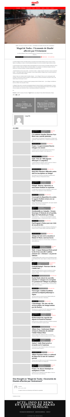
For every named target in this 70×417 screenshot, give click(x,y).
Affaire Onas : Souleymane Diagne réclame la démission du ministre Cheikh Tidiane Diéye (43, 331)
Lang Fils (51, 156)
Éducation (38, 8)
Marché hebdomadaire (47, 92)
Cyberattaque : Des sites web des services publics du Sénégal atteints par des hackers (43, 305)
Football (45, 262)
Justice (43, 132)
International (42, 208)
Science (47, 8)
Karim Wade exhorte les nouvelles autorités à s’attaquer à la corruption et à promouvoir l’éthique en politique (44, 279)
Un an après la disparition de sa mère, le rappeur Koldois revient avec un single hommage (44, 199)
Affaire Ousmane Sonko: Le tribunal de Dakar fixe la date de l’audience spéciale (44, 356)
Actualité (18, 8)
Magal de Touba (39, 92)
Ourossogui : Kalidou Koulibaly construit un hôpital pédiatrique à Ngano (43, 292)
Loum (35, 92)
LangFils (50, 143)
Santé (33, 8)
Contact (52, 8)
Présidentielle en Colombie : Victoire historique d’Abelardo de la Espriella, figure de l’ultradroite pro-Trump (44, 213)
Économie (29, 8)
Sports (43, 8)
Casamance (22, 92)
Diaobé (32, 92)
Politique (23, 8)
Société (48, 326)
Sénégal (52, 92)
